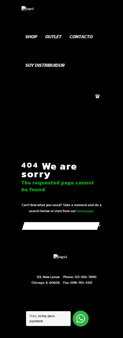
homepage (85, 211)
